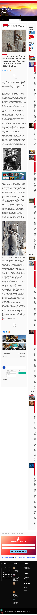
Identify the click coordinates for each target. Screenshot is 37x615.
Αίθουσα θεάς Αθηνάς (31, 36)
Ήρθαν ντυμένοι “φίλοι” (23, 16)
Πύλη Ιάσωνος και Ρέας (7, 9)
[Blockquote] (15, 370)
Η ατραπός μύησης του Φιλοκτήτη (35, 135)
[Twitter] (5, 70)
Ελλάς (6, 16)
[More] (10, 70)
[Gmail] (8, 70)
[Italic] (8, 370)
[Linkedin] (6, 70)
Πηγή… (3, 319)
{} (19, 370)
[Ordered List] (12, 370)
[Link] (18, 370)
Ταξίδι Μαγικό (4, 19)
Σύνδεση (24, 363)
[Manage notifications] (2, 613)
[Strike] (11, 370)
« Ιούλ (2, 582)
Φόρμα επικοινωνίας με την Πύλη (27, 589)
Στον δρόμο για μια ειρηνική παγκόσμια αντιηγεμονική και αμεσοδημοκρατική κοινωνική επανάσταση (35, 306)
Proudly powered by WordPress (10, 611)
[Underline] (10, 370)
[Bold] (7, 370)
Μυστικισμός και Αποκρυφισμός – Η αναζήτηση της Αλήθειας (35, 183)
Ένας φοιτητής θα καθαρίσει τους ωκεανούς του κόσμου (7, 355)
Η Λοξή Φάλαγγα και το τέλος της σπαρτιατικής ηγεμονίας (21, 355)
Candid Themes (29, 611)
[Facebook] (3, 70)
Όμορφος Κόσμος (13, 16)
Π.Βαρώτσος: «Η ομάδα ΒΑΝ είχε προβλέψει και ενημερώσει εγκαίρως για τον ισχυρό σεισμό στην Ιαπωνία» (35, 365)
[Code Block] (16, 370)
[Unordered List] (14, 370)
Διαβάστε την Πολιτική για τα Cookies (27, 568)
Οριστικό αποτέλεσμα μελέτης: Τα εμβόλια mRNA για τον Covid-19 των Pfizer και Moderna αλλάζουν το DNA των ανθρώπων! (35, 499)
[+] (20, 370)
